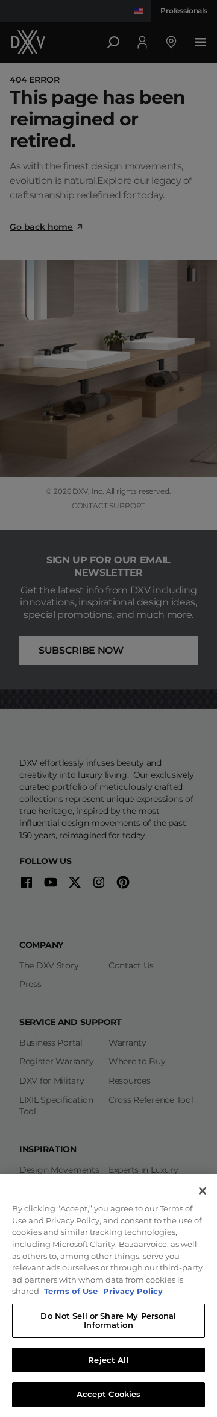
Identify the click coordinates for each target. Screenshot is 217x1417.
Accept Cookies (109, 1394)
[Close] (202, 1191)
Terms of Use (72, 1291)
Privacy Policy (133, 1291)
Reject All (108, 1360)
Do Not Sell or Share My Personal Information (108, 1320)
